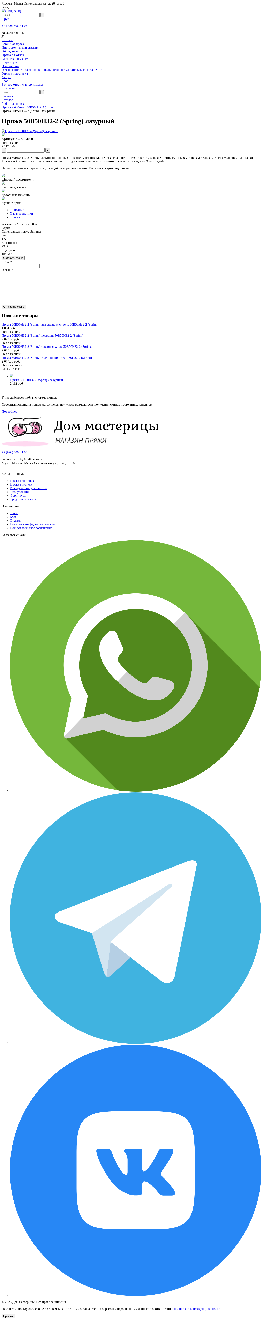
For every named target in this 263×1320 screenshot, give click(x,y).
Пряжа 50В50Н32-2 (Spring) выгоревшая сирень (35, 324)
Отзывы (7, 69)
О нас (14, 513)
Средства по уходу (15, 58)
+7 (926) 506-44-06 (14, 26)
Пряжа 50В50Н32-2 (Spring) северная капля (32, 346)
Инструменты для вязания (20, 47)
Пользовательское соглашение (81, 69)
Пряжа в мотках (13, 55)
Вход (5, 7)
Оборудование (12, 51)
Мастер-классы (32, 84)
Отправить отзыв (13, 306)
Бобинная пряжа (13, 44)
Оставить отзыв (13, 257)
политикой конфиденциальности (197, 1309)
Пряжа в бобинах (22, 480)
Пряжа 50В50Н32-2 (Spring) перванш (28, 335)
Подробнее (9, 411)
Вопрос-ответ (11, 84)
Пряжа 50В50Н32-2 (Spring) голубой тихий (32, 357)
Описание (17, 210)
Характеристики (21, 213)
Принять (8, 1316)
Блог (13, 517)
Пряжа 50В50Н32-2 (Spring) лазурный (36, 380)
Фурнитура (9, 62)
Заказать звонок (13, 33)
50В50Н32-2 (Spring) (84, 324)
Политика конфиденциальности (36, 69)
